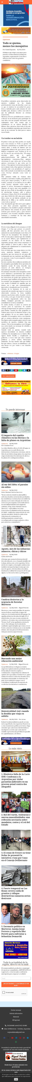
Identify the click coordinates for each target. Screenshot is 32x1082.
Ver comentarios (8, 376)
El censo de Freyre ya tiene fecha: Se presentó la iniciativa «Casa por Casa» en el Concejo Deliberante (16, 856)
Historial (16, 1017)
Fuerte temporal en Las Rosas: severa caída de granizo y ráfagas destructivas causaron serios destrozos (15, 893)
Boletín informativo (16, 1013)
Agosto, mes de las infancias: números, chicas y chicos (15, 550)
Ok (16, 1079)
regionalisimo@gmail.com (16, 1032)
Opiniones (6, 39)
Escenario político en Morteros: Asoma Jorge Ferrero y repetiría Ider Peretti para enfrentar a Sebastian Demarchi (13, 931)
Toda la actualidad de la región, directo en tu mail (15, 963)
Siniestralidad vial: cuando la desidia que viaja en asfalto (15, 713)
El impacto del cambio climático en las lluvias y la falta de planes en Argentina (15, 438)
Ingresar (17, 1020)
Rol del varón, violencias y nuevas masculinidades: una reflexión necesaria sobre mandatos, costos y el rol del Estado (15, 819)
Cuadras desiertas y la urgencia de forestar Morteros (12, 602)
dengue (16, 353)
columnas (10, 353)
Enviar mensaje (16, 1010)
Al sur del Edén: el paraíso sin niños (14, 485)
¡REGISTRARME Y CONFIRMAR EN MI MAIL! (16, 984)
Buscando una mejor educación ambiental (12, 659)
